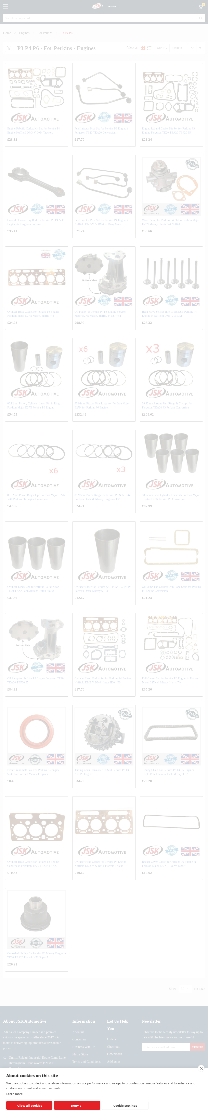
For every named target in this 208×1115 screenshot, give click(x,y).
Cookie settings (125, 1105)
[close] (201, 1068)
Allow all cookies (29, 1105)
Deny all (77, 1105)
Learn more (14, 1094)
